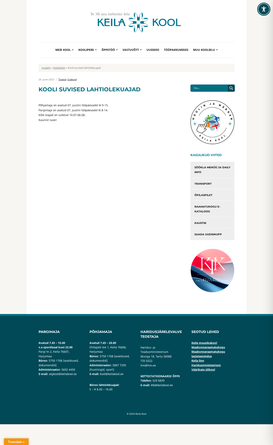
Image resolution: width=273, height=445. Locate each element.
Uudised (152, 50)
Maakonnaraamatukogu (208, 347)
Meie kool (63, 50)
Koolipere (86, 50)
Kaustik (200, 222)
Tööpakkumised (176, 50)
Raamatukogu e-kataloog (207, 209)
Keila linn (197, 360)
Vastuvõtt (131, 50)
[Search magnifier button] (231, 88)
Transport (203, 183)
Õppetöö (108, 50)
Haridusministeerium (206, 365)
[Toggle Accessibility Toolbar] (264, 9)
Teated (62, 79)
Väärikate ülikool (203, 369)
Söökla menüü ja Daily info (212, 170)
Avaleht (46, 68)
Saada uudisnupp (208, 234)
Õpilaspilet (203, 195)
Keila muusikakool (204, 343)
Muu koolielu (204, 50)
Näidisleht (59, 68)
